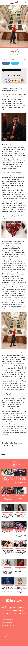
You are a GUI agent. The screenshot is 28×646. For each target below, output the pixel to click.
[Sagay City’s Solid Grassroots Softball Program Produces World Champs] (7, 472)
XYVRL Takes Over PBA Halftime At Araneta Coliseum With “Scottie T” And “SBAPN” (20, 534)
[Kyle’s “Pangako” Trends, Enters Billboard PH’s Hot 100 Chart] (7, 507)
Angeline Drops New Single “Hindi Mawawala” (20, 515)
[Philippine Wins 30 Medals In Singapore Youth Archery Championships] (7, 491)
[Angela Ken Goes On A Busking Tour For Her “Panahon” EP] (20, 562)
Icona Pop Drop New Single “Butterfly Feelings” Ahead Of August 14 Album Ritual (20, 590)
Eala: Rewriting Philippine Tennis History (20, 497)
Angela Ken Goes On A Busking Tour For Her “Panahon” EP (20, 570)
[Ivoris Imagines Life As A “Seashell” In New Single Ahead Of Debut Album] (7, 543)
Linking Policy (4, 637)
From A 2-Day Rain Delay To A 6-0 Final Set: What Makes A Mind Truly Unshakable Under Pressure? (20, 480)
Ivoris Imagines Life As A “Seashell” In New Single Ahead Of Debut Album (7, 552)
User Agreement (5, 628)
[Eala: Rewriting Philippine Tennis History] (20, 491)
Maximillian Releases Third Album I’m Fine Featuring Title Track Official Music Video (8, 589)
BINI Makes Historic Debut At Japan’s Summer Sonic (7, 533)
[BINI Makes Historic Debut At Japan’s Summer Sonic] (7, 525)
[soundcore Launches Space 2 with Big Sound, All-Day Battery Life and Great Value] (7, 562)
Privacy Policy (4, 631)
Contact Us (4, 616)
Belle (4, 59)
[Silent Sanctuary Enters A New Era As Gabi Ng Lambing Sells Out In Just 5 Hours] (20, 543)
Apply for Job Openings (7, 619)
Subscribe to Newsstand (7, 625)
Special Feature (7, 567)
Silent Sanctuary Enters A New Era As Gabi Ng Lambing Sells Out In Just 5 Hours (20, 552)
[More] (21, 63)
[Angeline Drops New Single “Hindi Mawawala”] (20, 507)
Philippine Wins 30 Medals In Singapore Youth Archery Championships (7, 497)
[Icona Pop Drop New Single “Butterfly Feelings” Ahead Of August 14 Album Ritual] (20, 581)
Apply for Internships (6, 622)
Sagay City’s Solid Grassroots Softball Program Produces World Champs (7, 479)
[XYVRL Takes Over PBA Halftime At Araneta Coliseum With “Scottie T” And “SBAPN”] (20, 525)
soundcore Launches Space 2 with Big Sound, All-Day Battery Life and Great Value (8, 571)
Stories (3, 454)
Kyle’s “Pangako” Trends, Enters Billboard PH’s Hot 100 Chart (7, 516)
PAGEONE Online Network (7, 512)
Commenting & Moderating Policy (9, 634)
